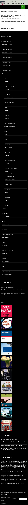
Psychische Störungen (7, 250)
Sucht (3, 263)
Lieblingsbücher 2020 (7, 60)
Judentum (4, 229)
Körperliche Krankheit (7, 234)
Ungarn (7, 171)
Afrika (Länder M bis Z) (10, 86)
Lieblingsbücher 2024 (7, 49)
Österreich (7, 155)
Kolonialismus (5, 237)
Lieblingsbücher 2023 (7, 52)
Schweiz (7, 163)
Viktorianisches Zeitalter (8, 274)
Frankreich (7, 144)
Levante (7, 115)
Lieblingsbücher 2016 (7, 70)
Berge (6, 192)
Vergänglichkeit (6, 271)
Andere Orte (7, 189)
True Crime (4, 269)
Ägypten (7, 81)
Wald (6, 200)
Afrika (5, 78)
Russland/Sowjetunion (10, 123)
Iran (6, 107)
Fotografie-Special (6, 216)
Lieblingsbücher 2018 (7, 65)
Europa (5, 131)
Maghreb (7, 89)
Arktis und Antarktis (8, 97)
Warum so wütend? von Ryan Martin (9, 439)
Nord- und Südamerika (9, 176)
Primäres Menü (26, 7)
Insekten (4, 226)
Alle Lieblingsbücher (6, 41)
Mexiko (6, 181)
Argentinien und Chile (10, 179)
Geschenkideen (5, 224)
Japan (6, 110)
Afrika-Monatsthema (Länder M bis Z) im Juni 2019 (13, 21)
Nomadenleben (5, 245)
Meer (6, 195)
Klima (3, 232)
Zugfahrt (7, 205)
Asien (5, 99)
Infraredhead (8, 18)
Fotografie (5, 213)
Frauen (4, 218)
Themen (2, 73)
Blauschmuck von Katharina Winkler (16, 483)
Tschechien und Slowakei (11, 168)
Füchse (4, 221)
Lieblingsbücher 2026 (6, 36)
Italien (6, 150)
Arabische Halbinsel (10, 102)
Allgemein (4, 208)
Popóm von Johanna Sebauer (7, 452)
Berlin (6, 136)
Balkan (6, 134)
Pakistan (7, 118)
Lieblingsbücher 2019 (7, 62)
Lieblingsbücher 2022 (7, 54)
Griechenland (8, 147)
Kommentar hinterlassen (16, 18)
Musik (3, 242)
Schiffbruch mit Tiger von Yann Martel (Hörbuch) (11, 445)
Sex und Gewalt (5, 261)
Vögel (3, 277)
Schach (4, 258)
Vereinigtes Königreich (10, 173)
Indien (6, 105)
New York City (8, 184)
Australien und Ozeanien (9, 126)
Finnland (7, 142)
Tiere (3, 266)
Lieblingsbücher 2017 (7, 68)
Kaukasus (7, 152)
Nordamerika (8, 187)
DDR (6, 139)
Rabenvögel (5, 253)
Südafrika (7, 94)
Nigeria (6, 91)
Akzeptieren (22, 499)
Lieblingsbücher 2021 (7, 57)
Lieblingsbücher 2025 (7, 46)
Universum (7, 197)
